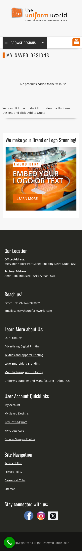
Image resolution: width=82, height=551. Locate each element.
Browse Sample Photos (20, 439)
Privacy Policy (13, 472)
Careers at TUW (15, 480)
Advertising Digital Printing (22, 346)
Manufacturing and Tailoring (24, 372)
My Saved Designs (17, 413)
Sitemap (10, 489)
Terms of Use (13, 463)
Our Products (13, 338)
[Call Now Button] (9, 542)
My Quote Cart (14, 430)
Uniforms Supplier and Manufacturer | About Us (37, 381)
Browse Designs (23, 42)
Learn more (27, 198)
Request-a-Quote (16, 422)
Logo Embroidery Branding (22, 363)
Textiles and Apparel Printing (24, 355)
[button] (76, 42)
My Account (12, 405)
